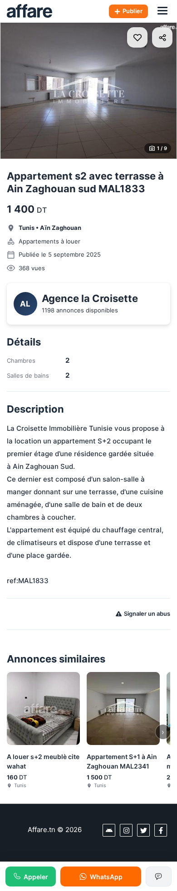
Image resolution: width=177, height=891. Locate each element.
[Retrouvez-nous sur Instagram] (126, 830)
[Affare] (29, 11)
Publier (133, 11)
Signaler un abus (147, 613)
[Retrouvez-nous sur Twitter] (143, 830)
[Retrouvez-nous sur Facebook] (160, 830)
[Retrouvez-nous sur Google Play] (109, 830)
